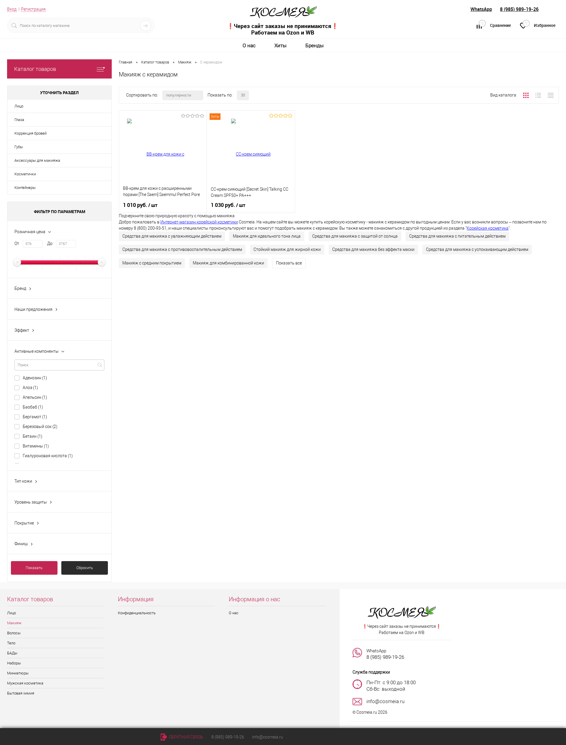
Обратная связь (185, 737)
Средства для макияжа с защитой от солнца (355, 236)
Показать (34, 568)
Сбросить (84, 568)
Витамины (36, 446)
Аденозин (35, 377)
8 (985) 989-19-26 (519, 9)
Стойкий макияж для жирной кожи (287, 249)
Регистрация (33, 9)
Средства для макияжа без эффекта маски (373, 249)
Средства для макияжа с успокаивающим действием (477, 249)
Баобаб (33, 407)
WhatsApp (481, 9)
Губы (18, 147)
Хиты (280, 45)
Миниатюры (18, 673)
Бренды (314, 45)
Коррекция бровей (30, 133)
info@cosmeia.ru (267, 737)
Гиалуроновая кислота (48, 455)
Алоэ (30, 387)
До (49, 243)
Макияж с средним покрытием (151, 263)
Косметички (25, 174)
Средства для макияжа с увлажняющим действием (171, 236)
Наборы (14, 663)
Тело (11, 643)
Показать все (289, 263)
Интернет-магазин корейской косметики (199, 222)
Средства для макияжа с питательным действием (457, 236)
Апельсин (35, 397)
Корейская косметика (488, 228)
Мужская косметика (25, 683)
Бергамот (35, 416)
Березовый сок (40, 426)
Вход (12, 9)
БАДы (12, 653)
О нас (249, 45)
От (16, 243)
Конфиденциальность (137, 613)
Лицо (18, 106)
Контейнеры (25, 187)
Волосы (14, 633)
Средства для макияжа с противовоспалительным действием (182, 249)
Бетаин (32, 436)
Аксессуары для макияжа (37, 160)
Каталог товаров (35, 69)
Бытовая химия (20, 693)
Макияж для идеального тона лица (267, 236)
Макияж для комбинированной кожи (228, 263)
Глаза (19, 119)
